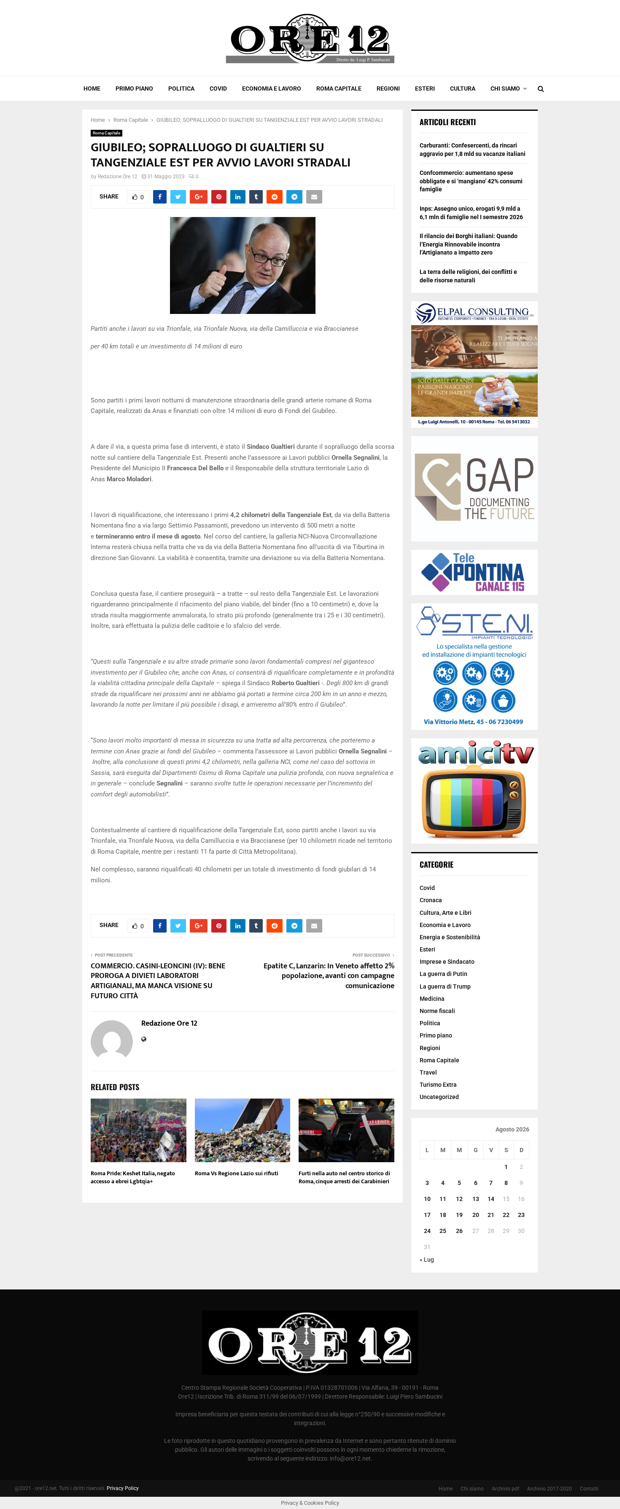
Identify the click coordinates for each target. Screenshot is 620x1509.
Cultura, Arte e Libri (446, 912)
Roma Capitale (338, 88)
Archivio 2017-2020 (549, 1489)
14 (491, 1198)
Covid (218, 88)
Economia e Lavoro (271, 88)
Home (92, 88)
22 (506, 1214)
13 (475, 1198)
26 (459, 1231)
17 (427, 1214)
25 (442, 1231)
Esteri (425, 88)
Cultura (462, 88)
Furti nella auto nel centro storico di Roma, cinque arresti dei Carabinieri (344, 1177)
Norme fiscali (437, 1011)
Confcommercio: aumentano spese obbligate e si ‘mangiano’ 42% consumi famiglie (471, 181)
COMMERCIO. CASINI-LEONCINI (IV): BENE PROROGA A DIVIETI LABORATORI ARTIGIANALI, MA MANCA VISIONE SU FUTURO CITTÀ (158, 981)
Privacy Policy (123, 1488)
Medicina (432, 998)
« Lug (427, 1259)
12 (459, 1198)
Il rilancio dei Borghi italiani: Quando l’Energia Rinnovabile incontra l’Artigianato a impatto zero (469, 244)
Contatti (589, 1489)
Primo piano (134, 88)
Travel (428, 1072)
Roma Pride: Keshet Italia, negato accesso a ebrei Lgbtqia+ (133, 1177)
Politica (181, 88)
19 (459, 1214)
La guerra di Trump (445, 986)
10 (427, 1198)
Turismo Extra (438, 1084)
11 (442, 1198)
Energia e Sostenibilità (450, 937)
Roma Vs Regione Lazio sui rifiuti (236, 1173)
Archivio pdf (505, 1489)
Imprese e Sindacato (447, 961)
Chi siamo (505, 88)
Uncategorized (439, 1097)
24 (427, 1231)
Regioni (388, 88)
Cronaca (431, 900)
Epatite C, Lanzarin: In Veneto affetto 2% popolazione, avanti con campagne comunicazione (327, 976)
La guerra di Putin (443, 973)
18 (442, 1214)
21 (491, 1214)
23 (521, 1214)
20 (475, 1214)
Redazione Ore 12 (117, 177)
